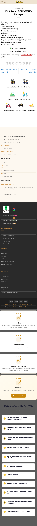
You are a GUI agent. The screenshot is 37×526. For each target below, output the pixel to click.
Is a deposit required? (15, 466)
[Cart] (4, 2)
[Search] (2, 2)
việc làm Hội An (26, 55)
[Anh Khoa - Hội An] (5, 209)
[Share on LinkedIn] (26, 63)
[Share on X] (13, 63)
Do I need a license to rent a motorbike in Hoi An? (17, 418)
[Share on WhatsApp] (7, 63)
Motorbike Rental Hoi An (26, 307)
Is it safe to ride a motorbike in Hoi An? (19, 492)
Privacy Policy (17, 304)
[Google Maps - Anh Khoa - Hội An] (14, 209)
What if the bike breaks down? (18, 483)
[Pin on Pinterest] (23, 63)
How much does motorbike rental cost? (19, 428)
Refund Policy (8, 304)
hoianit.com (15, 307)
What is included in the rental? (18, 448)
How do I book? (12, 475)
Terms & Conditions (27, 304)
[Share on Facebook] (10, 63)
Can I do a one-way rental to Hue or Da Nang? (20, 502)
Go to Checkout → (18, 396)
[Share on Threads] (16, 63)
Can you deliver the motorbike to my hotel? (20, 438)
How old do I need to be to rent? (18, 512)
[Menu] (32, 1)
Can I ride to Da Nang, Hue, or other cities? (19, 457)
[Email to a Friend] (20, 63)
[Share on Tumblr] (29, 63)
